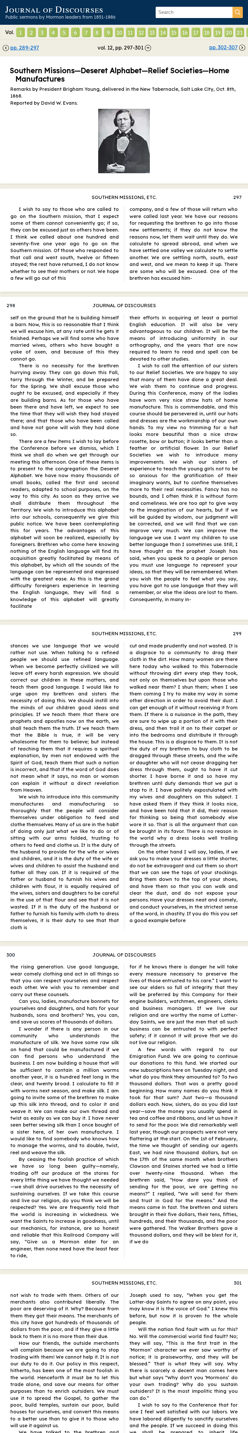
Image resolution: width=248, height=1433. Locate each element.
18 (207, 32)
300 (10, 955)
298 (10, 305)
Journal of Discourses (54, 9)
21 (240, 32)
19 (218, 32)
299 (237, 633)
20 (229, 32)
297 (237, 197)
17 (196, 32)
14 (163, 32)
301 (238, 1283)
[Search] (237, 12)
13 (152, 32)
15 (174, 32)
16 (185, 32)
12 (141, 32)
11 (130, 32)
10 (119, 32)
